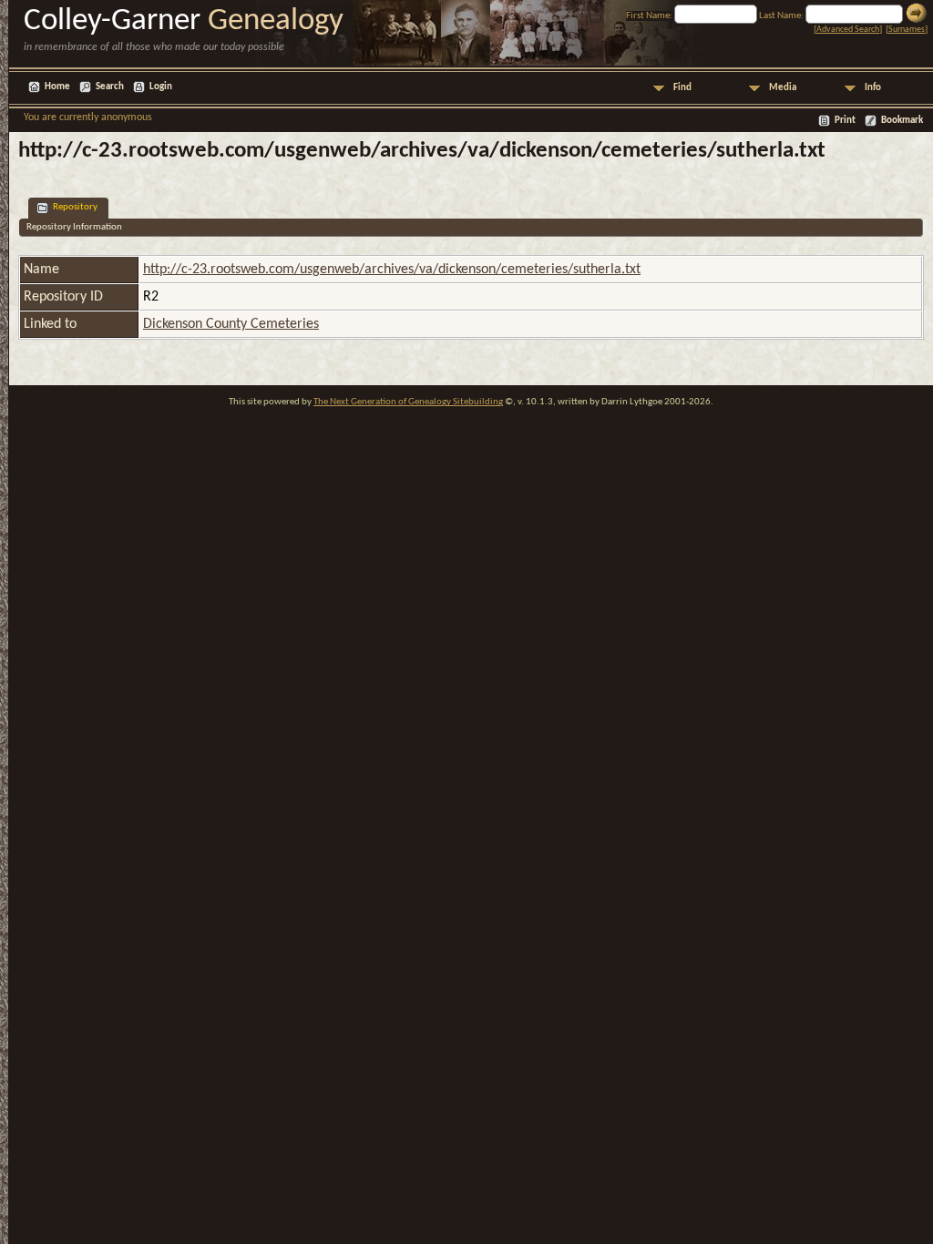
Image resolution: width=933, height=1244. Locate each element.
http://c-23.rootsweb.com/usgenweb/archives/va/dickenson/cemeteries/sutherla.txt (392, 269)
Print (845, 121)
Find (682, 88)
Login (160, 87)
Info (873, 88)
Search (110, 87)
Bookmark (902, 121)
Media (782, 88)
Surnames (906, 30)
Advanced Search (847, 30)
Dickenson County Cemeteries (231, 324)
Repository (75, 207)
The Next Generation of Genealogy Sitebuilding (408, 402)
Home (57, 87)
